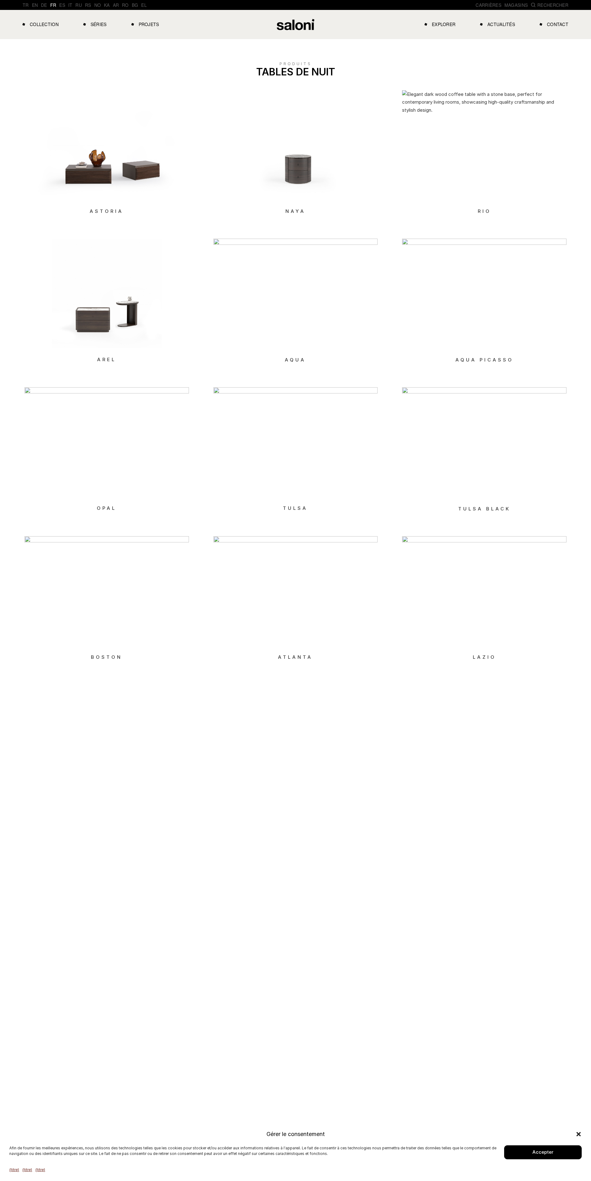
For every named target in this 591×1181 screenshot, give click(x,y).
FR (53, 5)
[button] (578, 1134)
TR (26, 5)
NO (97, 5)
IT (70, 5)
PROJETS (149, 24)
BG (135, 5)
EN (35, 5)
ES (62, 5)
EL (144, 5)
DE (44, 5)
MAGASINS (516, 5)
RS (88, 5)
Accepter (542, 1152)
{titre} (14, 1169)
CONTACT (557, 24)
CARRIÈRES (488, 5)
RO (125, 5)
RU (78, 5)
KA (107, 5)
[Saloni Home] (296, 24)
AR (116, 5)
